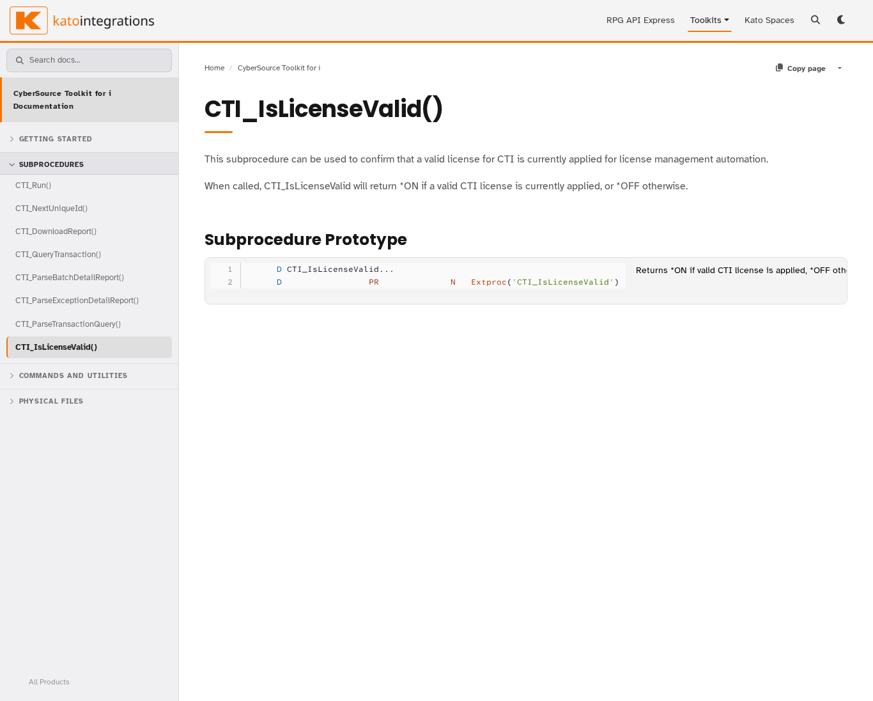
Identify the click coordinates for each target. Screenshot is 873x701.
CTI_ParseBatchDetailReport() (69, 277)
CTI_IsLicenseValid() (56, 347)
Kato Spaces (769, 20)
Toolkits (706, 20)
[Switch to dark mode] (842, 20)
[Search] (815, 20)
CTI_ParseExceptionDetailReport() (77, 300)
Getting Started (56, 139)
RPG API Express (640, 20)
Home (214, 68)
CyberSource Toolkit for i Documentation (62, 100)
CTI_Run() (33, 185)
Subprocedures (51, 165)
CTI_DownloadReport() (56, 231)
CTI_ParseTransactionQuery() (68, 324)
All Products (49, 682)
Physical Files (51, 401)
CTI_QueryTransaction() (58, 254)
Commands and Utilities (73, 376)
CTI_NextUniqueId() (51, 208)
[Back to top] (846, 674)
